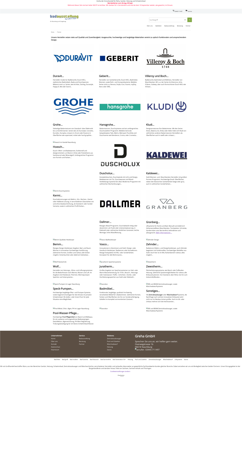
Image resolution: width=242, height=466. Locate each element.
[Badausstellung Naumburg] (64, 17)
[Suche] (189, 20)
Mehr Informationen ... (164, 233)
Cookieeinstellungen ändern (120, 371)
